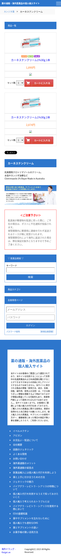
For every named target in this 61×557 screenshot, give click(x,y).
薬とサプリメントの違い (25, 527)
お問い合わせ (20, 458)
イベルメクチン (21, 430)
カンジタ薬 (9, 11)
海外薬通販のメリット (24, 463)
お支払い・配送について (25, 439)
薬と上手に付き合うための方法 (29, 476)
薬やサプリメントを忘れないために (31, 518)
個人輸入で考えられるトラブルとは (31, 501)
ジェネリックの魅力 (23, 481)
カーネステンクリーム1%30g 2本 (30, 117)
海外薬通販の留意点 (23, 467)
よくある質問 (20, 453)
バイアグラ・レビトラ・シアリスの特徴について (35, 488)
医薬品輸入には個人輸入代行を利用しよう (34, 472)
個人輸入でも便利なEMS (25, 522)
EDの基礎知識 (20, 513)
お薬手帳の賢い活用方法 (25, 531)
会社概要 (17, 444)
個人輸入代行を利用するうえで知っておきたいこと (35, 495)
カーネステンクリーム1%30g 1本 (30, 60)
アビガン (17, 435)
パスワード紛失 (13, 331)
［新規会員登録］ (47, 331)
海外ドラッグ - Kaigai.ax (9, 550)
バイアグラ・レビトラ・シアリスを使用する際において (35, 507)
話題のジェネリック (23, 449)
